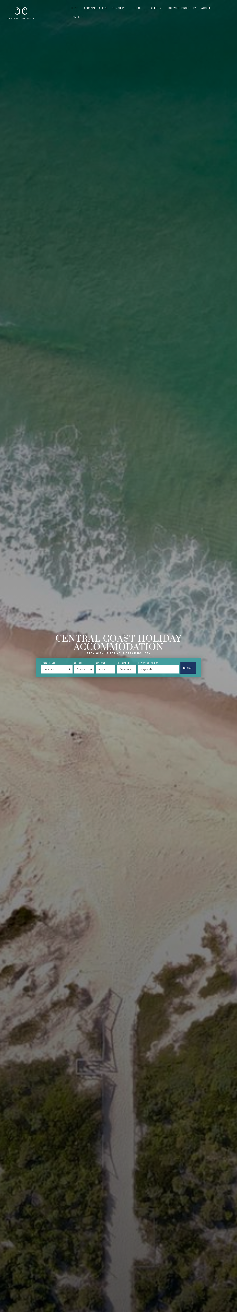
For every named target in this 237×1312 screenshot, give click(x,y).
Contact (77, 17)
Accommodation (95, 8)
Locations (48, 663)
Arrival (101, 663)
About (205, 8)
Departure (124, 663)
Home (74, 8)
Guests (138, 8)
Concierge (120, 8)
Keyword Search (149, 663)
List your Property (181, 8)
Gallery (155, 8)
